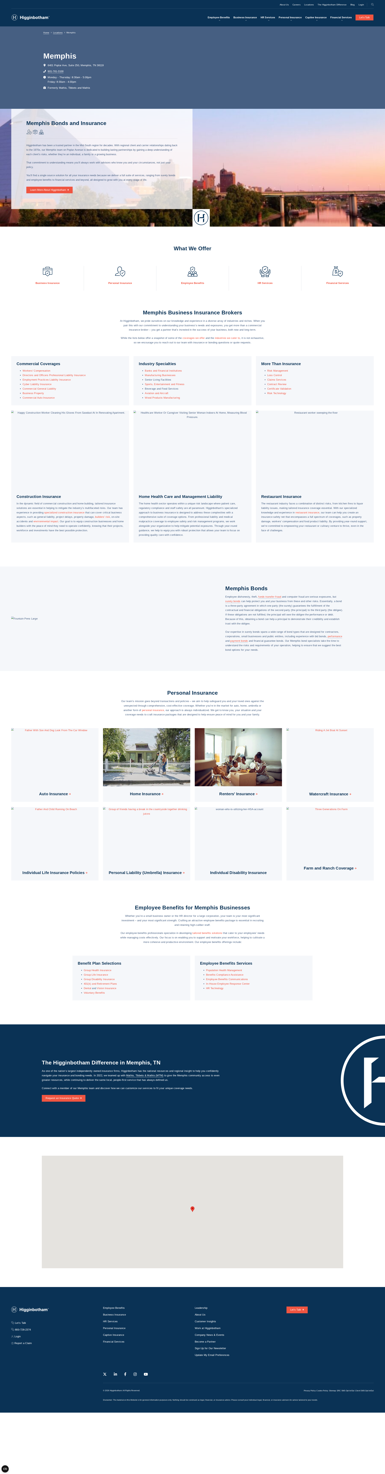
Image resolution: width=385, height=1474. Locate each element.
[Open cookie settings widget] (5, 1468)
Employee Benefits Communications (227, 979)
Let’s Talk (364, 17)
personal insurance (153, 710)
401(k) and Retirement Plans (100, 983)
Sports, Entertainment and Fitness (164, 384)
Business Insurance (245, 17)
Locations (309, 5)
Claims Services (276, 379)
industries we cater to (227, 338)
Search (372, 4)
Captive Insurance (316, 17)
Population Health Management (224, 970)
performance (335, 636)
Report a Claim (23, 1343)
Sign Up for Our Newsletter (210, 1348)
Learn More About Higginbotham (48, 189)
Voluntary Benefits (94, 992)
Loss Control (274, 375)
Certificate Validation (279, 388)
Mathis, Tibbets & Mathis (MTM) (144, 1075)
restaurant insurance (307, 512)
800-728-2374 (23, 1329)
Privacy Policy (310, 1391)
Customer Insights (205, 1321)
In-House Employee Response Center (228, 983)
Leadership (201, 1308)
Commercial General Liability (39, 388)
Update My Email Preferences (212, 1355)
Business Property (33, 393)
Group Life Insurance (96, 974)
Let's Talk (295, 1309)
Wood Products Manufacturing (162, 397)
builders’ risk (102, 516)
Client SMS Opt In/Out (364, 1391)
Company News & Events (209, 1334)
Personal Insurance (290, 17)
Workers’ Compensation (36, 370)
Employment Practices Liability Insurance (47, 379)
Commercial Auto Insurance (39, 397)
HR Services (268, 17)
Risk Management (277, 370)
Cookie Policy (322, 1391)
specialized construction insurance (64, 512)
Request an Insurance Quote (62, 1098)
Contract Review (276, 384)
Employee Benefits (219, 17)
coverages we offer (194, 338)
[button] (192, 1209)
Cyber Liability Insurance (37, 384)
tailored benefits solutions (207, 933)
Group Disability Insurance (99, 979)
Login (361, 5)
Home (46, 33)
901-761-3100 (55, 71)
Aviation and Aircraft (156, 393)
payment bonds (239, 640)
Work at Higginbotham (207, 1328)
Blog (352, 5)
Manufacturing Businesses (160, 375)
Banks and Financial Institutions (163, 370)
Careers (296, 5)
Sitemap (332, 1391)
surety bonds (232, 601)
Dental (87, 988)
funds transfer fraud (269, 596)
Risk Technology (276, 393)
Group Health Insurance (97, 970)
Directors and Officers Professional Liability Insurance (54, 375)
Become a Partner (205, 1341)
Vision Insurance (106, 988)
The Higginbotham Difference (332, 5)
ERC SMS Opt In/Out (345, 1391)
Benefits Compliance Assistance (224, 974)
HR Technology (214, 988)
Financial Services (341, 17)
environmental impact (46, 521)
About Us (284, 5)
